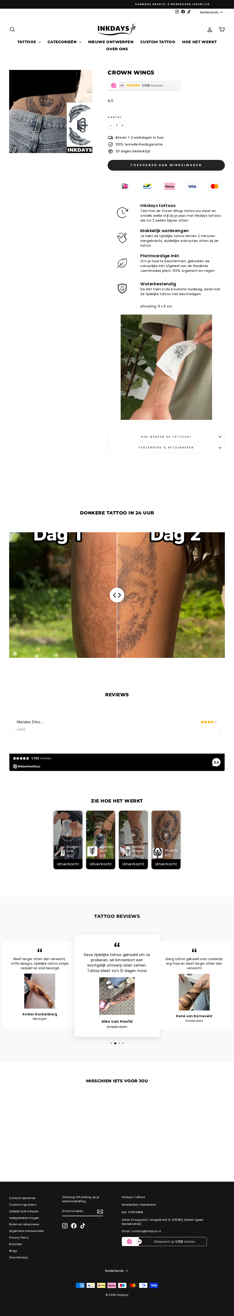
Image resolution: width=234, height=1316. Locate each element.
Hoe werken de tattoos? (166, 437)
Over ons (117, 49)
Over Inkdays (18, 1257)
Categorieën (63, 42)
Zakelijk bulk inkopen (24, 1211)
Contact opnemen (22, 1198)
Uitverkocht (68, 864)
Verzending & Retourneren (166, 447)
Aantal (115, 117)
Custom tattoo (157, 42)
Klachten (15, 1244)
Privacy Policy (19, 1237)
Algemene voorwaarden (26, 1231)
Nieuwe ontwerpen (110, 42)
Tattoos (27, 42)
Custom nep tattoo (22, 1205)
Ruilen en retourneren (24, 1224)
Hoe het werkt (199, 42)
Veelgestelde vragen (24, 1218)
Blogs (13, 1251)
